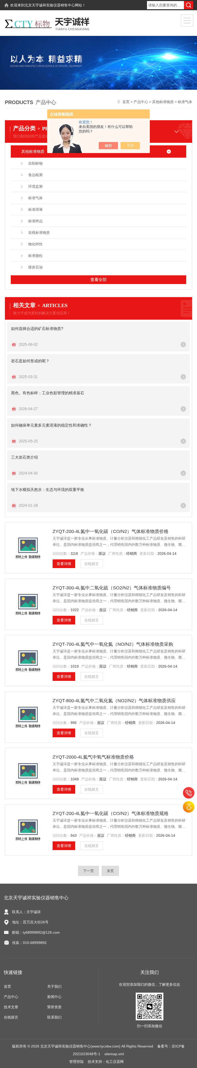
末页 (110, 871)
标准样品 (35, 221)
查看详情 (64, 564)
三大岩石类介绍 (24, 457)
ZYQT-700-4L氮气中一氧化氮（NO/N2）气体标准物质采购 (113, 644)
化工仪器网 (115, 1062)
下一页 (88, 871)
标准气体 (35, 198)
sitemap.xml (114, 1054)
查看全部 (98, 279)
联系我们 (54, 1017)
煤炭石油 (35, 267)
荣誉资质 (54, 1007)
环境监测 (35, 186)
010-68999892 (188, 793)
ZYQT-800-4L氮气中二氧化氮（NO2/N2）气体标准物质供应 (114, 700)
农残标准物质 (39, 232)
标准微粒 (35, 256)
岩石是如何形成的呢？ (30, 361)
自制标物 (35, 163)
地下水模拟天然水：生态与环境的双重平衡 (47, 489)
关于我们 (54, 986)
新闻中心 (54, 997)
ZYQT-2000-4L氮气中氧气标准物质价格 (93, 757)
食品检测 (35, 175)
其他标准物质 (163, 102)
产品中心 (141, 102)
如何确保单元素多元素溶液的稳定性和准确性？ (51, 425)
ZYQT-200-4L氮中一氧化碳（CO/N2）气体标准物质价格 (111, 531)
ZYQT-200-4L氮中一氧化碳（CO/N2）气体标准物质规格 (111, 813)
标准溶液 (35, 209)
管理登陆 (76, 1062)
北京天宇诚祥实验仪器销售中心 (50, 5)
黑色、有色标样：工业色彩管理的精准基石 (47, 393)
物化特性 (35, 244)
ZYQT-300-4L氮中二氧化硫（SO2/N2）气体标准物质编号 (112, 587)
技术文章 (11, 1007)
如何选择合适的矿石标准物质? (37, 328)
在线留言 (91, 564)
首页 (126, 102)
